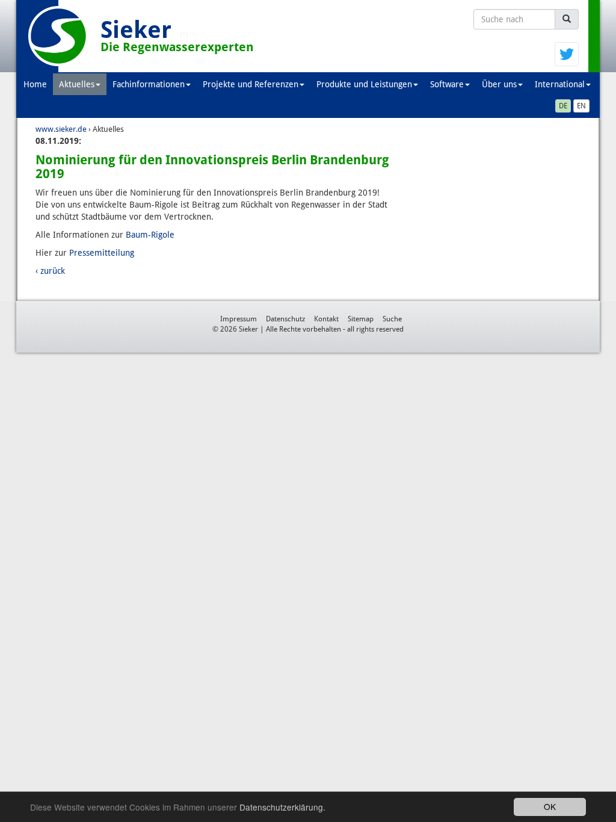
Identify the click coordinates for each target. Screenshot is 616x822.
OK (550, 806)
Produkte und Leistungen (364, 84)
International (560, 84)
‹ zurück (50, 271)
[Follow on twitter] (566, 53)
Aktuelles (76, 84)
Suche (392, 319)
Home (35, 84)
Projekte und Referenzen (250, 84)
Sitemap (361, 319)
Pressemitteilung (101, 253)
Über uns (499, 84)
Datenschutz (285, 319)
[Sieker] (58, 36)
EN (581, 106)
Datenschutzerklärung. (282, 807)
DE (563, 106)
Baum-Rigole (150, 234)
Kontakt (326, 319)
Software (447, 84)
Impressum (238, 319)
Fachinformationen (148, 84)
